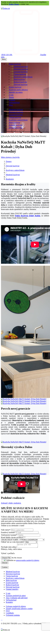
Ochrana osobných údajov (16, 606)
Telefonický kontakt (9, 535)
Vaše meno (5, 530)
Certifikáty (10, 613)
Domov (9, 161)
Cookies (5, 567)
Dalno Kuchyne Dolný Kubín (27, 216)
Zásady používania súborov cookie (19, 609)
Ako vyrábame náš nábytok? (17, 598)
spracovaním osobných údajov (27, 560)
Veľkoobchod (11, 600)
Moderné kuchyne (13, 175)
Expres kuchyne (12, 583)
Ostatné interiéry (12, 589)
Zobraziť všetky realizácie (11, 503)
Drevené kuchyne (12, 166)
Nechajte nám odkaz (9, 547)
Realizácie (10, 179)
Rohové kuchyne (12, 585)
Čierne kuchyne (12, 576)
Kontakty (9, 602)
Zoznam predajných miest (16, 596)
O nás (8, 593)
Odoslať (5, 563)
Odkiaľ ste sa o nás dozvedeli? (13, 542)
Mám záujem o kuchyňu (10, 157)
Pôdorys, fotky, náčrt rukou (11, 549)
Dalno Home (14, 4)
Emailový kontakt (8, 532)
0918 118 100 (6, 55)
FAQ (8, 611)
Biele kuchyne (11, 580)
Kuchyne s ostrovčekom (15, 170)
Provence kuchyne (13, 574)
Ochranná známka (13, 615)
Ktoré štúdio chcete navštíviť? (13, 537)
